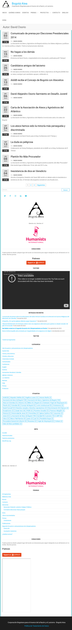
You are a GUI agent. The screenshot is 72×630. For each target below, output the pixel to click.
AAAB (6, 397)
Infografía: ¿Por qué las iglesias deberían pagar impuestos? (19, 321)
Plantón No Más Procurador (26, 156)
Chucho (6, 405)
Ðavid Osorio (18, 41)
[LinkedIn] (20, 196)
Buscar (4, 499)
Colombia (15, 405)
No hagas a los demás (23, 51)
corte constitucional (44, 405)
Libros (6, 418)
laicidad (40, 416)
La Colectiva (5, 378)
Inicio (4, 13)
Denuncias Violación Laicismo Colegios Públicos (17, 507)
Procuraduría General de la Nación (14, 421)
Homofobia (33, 413)
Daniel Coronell (9, 408)
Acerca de (6, 528)
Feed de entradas (7, 435)
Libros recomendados (8, 515)
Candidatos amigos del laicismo (28, 65)
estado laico (20, 411)
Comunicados (6, 361)
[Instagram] (15, 196)
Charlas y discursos (8, 356)
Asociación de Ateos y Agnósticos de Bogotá (44, 400)
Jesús (6, 416)
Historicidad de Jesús (19, 413)
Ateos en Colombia (10, 403)
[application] (36, 290)
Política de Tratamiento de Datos (36, 626)
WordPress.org (6, 441)
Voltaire (58, 421)
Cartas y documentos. (8, 353)
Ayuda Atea (5, 351)
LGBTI (59, 416)
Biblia (30, 403)
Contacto (56, 13)
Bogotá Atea (19, 3)
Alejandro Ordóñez (17, 397)
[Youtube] (26, 196)
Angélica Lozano (31, 397)
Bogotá (38, 403)
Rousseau (32, 421)
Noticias (4, 380)
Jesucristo (58, 413)
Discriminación (54, 408)
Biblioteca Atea (6, 496)
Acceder (4, 433)
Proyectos (44, 13)
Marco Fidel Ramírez (17, 418)
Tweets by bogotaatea (8, 340)
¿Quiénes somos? (7, 534)
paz (36, 418)
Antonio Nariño (45, 397)
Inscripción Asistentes (10, 531)
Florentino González (41, 411)
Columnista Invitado (8, 359)
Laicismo (50, 416)
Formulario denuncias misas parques (14, 509)
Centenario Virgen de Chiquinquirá (54, 403)
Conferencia (5, 364)
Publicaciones (6, 523)
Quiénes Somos (14, 13)
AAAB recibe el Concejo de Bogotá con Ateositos (37, 80)
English (65, 13)
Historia (6, 413)
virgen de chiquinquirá (46, 421)
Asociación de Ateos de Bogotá (14, 400)
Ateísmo (22, 403)
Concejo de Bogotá (28, 405)
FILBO (29, 411)
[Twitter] (5, 196)
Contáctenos (7, 520)
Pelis (3, 383)
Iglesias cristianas (7, 375)
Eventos (25, 13)
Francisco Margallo (57, 411)
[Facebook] (10, 196)
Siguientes (41, 185)
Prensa (33, 13)
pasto (30, 418)
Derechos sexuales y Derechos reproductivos (31, 408)
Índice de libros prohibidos (12, 424)
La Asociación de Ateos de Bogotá (23, 416)
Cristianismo (58, 405)
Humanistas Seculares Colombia (11, 372)
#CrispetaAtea (6, 494)
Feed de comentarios (8, 438)
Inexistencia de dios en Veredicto (28, 171)
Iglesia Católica (46, 413)
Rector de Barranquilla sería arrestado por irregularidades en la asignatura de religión (26, 331)
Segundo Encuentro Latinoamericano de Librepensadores (19, 526)
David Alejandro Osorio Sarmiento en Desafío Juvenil (39, 93)
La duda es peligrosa (22, 142)
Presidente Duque (46, 418)
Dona (4, 20)
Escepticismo (8, 411)
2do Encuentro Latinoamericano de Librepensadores (17, 348)
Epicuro (64, 408)
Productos (5, 388)
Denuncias (5, 505)
